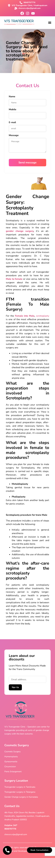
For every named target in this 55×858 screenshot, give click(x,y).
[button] (49, 22)
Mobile (12, 109)
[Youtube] (33, 13)
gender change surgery (19, 231)
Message (14, 135)
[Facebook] (22, 13)
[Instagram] (27, 13)
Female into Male (25, 315)
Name (12, 96)
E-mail (12, 122)
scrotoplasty (42, 315)
